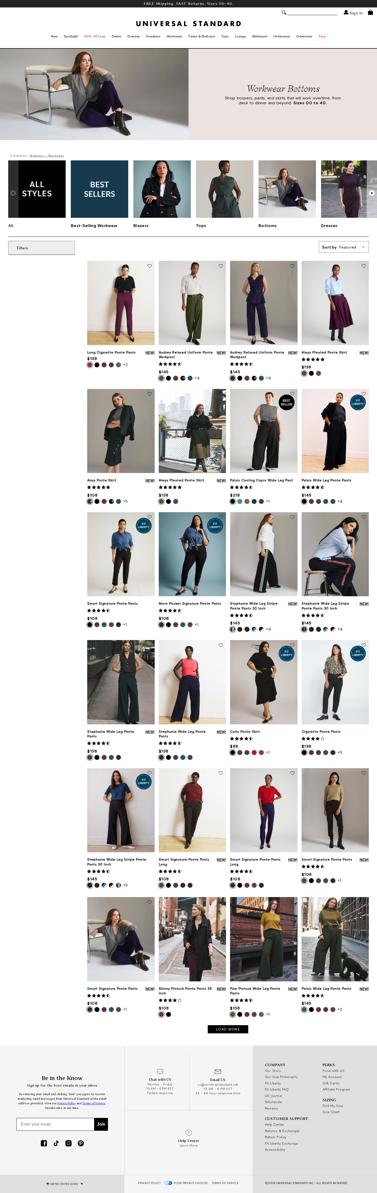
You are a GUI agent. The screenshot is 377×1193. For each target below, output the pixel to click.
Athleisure (259, 36)
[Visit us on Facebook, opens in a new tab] (44, 1143)
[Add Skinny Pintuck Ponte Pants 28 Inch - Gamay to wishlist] (221, 902)
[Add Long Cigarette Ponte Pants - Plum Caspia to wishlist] (149, 266)
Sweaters (153, 36)
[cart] (370, 12)
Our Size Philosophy (281, 1076)
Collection (18, 155)
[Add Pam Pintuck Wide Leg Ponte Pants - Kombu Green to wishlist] (292, 902)
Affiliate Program (336, 1089)
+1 (268, 501)
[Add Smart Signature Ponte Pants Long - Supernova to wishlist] (292, 773)
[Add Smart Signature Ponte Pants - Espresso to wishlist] (364, 773)
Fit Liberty (273, 1083)
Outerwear (304, 36)
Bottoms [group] (268, 225)
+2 (125, 364)
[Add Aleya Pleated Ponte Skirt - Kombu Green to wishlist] (221, 394)
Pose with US (333, 1070)
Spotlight (71, 36)
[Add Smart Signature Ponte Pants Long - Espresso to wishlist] (221, 773)
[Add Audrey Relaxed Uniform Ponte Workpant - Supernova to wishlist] (292, 266)
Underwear (281, 36)
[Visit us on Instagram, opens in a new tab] (68, 1143)
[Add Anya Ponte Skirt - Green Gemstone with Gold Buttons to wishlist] (149, 394)
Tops (225, 36)
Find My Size (333, 1105)
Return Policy (275, 1137)
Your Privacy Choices (191, 1183)
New (54, 36)
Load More (228, 1029)
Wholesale (273, 1101)
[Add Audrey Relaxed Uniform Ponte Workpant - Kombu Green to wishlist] (221, 266)
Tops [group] (201, 225)
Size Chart (331, 1111)
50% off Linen (95, 36)
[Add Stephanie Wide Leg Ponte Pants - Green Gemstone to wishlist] (149, 645)
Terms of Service (93, 1103)
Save (322, 36)
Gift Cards (331, 1083)
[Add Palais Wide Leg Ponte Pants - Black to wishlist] (364, 394)
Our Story (273, 1070)
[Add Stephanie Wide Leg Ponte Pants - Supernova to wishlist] (221, 645)
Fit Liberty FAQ (277, 1089)
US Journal (273, 1095)
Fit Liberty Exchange (281, 1143)
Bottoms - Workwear (47, 155)
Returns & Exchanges (282, 1130)
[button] (372, 193)
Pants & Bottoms (201, 36)
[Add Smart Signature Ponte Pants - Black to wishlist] (149, 517)
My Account (332, 1076)
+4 (197, 378)
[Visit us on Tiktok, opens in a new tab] (56, 1143)
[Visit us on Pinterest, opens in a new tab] (81, 1143)
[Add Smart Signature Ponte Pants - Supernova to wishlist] (149, 902)
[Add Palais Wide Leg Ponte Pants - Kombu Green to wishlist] (364, 902)
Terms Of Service (225, 1183)
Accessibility (275, 1149)
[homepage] (188, 23)
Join (101, 1124)
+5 (125, 501)
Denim (116, 36)
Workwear (174, 36)
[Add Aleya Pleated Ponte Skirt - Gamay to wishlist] (364, 266)
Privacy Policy (66, 1103)
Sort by (339, 247)
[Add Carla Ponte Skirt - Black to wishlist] (292, 645)
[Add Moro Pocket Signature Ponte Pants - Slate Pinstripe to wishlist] (221, 517)
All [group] (10, 225)
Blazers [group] (140, 225)
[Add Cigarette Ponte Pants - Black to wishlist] (364, 645)
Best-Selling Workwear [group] (94, 225)
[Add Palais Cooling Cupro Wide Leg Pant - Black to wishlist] (292, 394)
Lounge (240, 36)
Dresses (133, 36)
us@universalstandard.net (218, 1084)
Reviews (271, 1108)
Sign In (356, 13)
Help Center (274, 1124)
